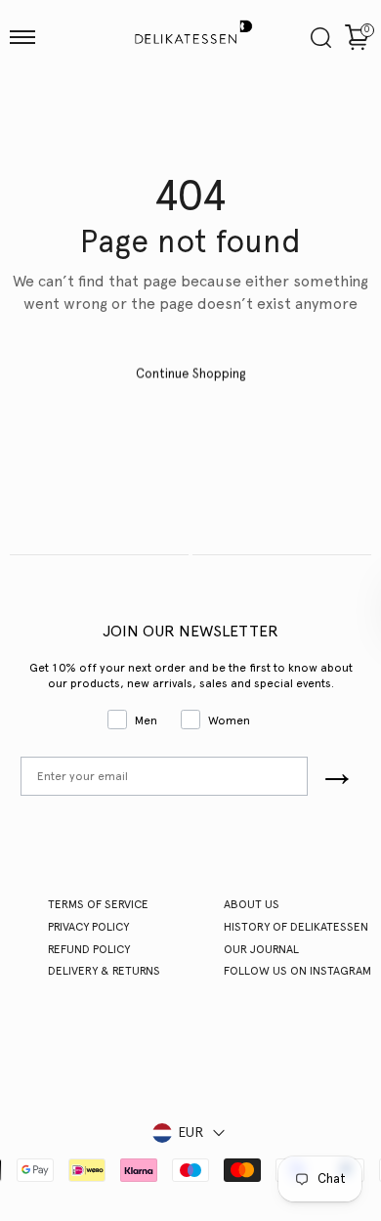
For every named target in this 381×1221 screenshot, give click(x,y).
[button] (22, 37)
